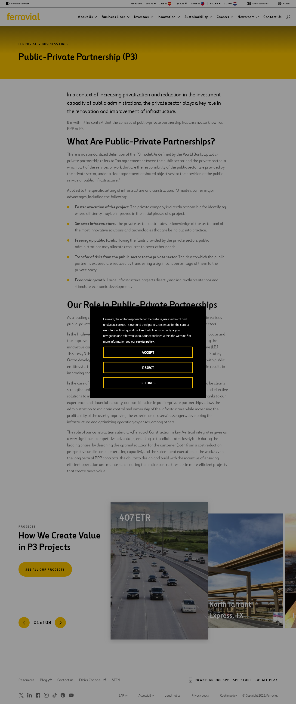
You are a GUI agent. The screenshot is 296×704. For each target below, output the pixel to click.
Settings (148, 382)
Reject (148, 367)
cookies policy (145, 341)
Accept (148, 352)
